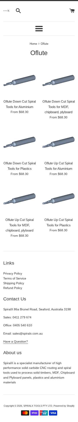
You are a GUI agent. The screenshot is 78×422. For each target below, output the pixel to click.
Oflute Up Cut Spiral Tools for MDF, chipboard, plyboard (19, 225)
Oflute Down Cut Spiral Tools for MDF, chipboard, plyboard (58, 107)
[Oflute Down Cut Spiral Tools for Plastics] (19, 142)
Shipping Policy (13, 283)
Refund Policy (12, 288)
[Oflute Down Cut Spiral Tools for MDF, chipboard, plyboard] (58, 80)
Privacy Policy (12, 273)
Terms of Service (14, 278)
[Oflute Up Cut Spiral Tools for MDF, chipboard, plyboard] (19, 199)
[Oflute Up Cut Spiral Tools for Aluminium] (58, 142)
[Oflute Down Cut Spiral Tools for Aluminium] (19, 80)
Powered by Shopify (64, 406)
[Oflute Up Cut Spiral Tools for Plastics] (58, 199)
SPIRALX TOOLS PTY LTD (37, 406)
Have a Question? (15, 341)
